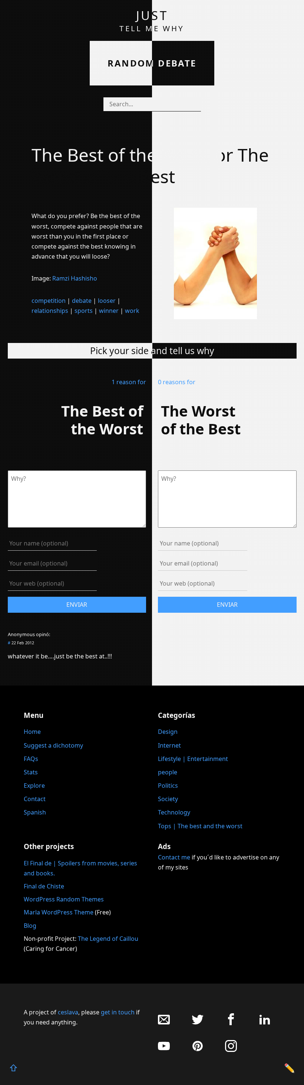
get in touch (118, 1012)
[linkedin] (265, 1023)
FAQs (31, 759)
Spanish (35, 812)
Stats (31, 772)
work (132, 311)
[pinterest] (198, 1050)
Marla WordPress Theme (58, 912)
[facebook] (231, 1023)
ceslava (68, 1012)
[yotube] (164, 1050)
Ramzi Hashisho (74, 278)
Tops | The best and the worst (200, 826)
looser (107, 301)
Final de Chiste (44, 886)
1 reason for (129, 382)
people (167, 772)
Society (168, 799)
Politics (168, 785)
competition (49, 301)
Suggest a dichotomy (53, 745)
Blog (30, 926)
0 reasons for (176, 382)
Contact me (174, 857)
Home (32, 732)
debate (82, 301)
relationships (50, 311)
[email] (164, 1023)
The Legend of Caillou (108, 939)
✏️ (289, 1068)
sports (84, 311)
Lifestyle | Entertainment (193, 759)
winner (109, 311)
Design (168, 732)
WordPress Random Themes (64, 899)
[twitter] (198, 1023)
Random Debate (152, 63)
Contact (35, 799)
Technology (174, 812)
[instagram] (231, 1050)
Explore (34, 785)
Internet (169, 745)
